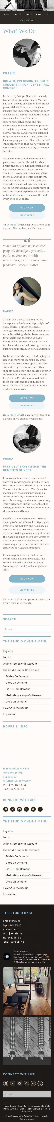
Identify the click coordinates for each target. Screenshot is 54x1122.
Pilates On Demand (17, 676)
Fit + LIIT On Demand (18, 689)
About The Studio (18, 1109)
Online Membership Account (20, 663)
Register (8, 651)
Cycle (29, 14)
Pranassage (35, 1106)
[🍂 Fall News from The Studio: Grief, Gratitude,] (27, 1041)
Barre (39, 14)
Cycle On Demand (16, 701)
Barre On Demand (16, 682)
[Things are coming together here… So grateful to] (27, 991)
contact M (13, 224)
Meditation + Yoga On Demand (24, 695)
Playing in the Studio (15, 708)
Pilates (17, 14)
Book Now (27, 207)
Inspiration (9, 714)
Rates (29, 1109)
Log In (6, 657)
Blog (24, 1111)
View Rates (27, 215)
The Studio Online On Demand (21, 670)
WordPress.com (26, 1119)
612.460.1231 (10, 776)
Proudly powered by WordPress (19, 1116)
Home (6, 14)
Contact (36, 1109)
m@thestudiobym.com (17, 780)
